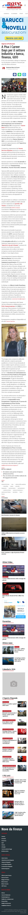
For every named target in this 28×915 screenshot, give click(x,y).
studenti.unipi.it (15, 207)
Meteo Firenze (4, 881)
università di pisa (5, 484)
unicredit (17, 486)
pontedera (15, 492)
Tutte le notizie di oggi (6, 849)
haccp (21, 492)
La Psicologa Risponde (6, 864)
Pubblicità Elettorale (6, 903)
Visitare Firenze (4, 877)
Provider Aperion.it (5, 897)
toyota (11, 486)
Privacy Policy (4, 901)
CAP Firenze (3, 886)
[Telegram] (24, 74)
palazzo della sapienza (21, 484)
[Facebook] (15, 74)
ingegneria (3, 488)
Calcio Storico (4, 858)
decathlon (5, 486)
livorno (3, 494)
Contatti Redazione (5, 895)
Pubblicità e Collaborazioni (7, 899)
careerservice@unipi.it (18, 299)
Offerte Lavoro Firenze (6, 875)
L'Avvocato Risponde (5, 862)
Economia (14, 13)
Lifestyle (3, 847)
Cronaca (6, 13)
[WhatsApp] (19, 74)
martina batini (12, 488)
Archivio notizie (4, 851)
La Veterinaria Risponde (6, 866)
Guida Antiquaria (5, 868)
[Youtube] (21, 5)
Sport (21, 13)
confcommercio (21, 488)
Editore (3, 893)
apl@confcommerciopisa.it (9, 465)
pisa (12, 484)
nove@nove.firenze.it (6, 905)
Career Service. (10, 321)
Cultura (3, 845)
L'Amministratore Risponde (7, 860)
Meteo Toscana (4, 884)
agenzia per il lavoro (6, 492)
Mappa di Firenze (5, 879)
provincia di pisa (7, 490)
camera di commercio (18, 490)
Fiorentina (3, 840)
